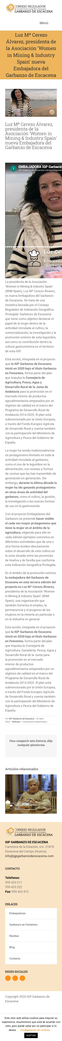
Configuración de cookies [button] (35, 1030)
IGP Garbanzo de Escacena (21, 719)
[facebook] (8, 978)
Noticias (16, 722)
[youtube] (22, 978)
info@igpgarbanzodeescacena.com (29, 856)
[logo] (29, 3)
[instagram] (15, 978)
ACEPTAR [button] (31, 1035)
